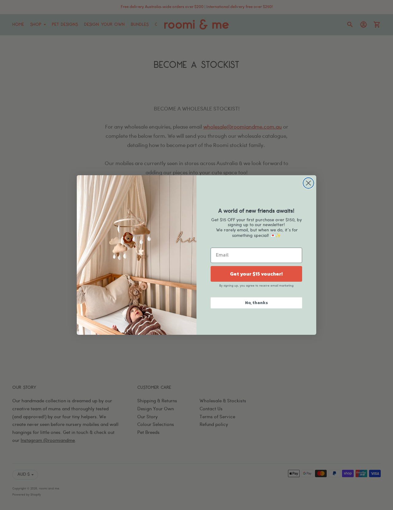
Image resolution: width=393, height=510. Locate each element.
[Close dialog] (308, 183)
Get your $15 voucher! (256, 273)
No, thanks (256, 302)
